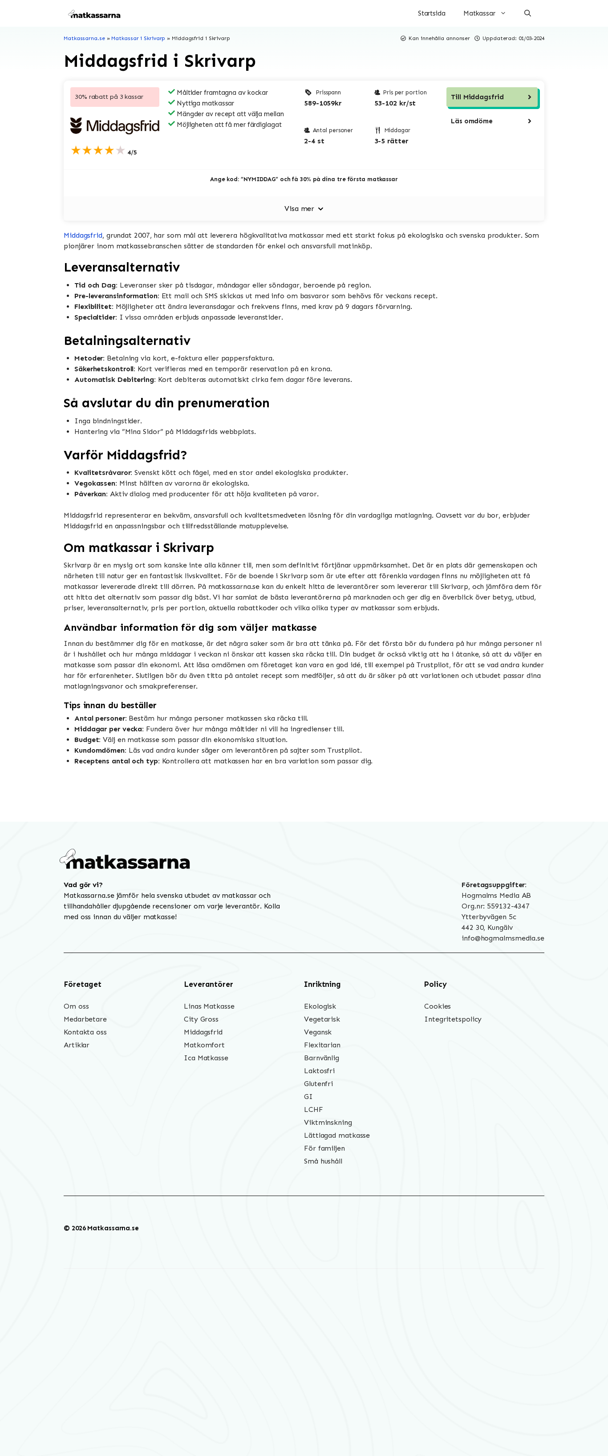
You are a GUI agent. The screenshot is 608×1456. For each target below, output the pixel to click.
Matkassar (479, 13)
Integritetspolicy (453, 1019)
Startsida (432, 13)
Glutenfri (318, 1083)
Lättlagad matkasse (337, 1135)
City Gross (201, 1019)
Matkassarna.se (84, 38)
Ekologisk (320, 1006)
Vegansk (318, 1032)
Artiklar (76, 1045)
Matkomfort (204, 1045)
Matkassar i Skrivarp (138, 38)
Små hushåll (323, 1161)
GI (308, 1096)
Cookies (437, 1006)
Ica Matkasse (206, 1058)
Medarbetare (85, 1019)
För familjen (324, 1148)
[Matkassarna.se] (95, 13)
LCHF (313, 1109)
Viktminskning (328, 1122)
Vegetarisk (322, 1019)
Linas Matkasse (209, 1006)
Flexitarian (322, 1045)
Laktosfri (319, 1071)
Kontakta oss (85, 1032)
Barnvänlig (321, 1058)
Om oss (76, 1006)
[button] (527, 13)
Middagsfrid (83, 235)
